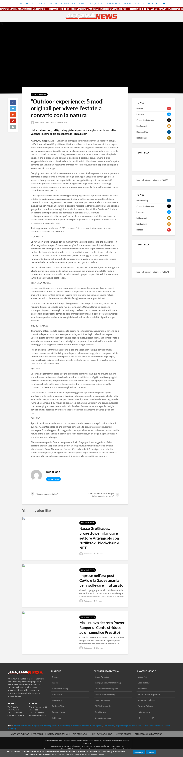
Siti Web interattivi (103, 706)
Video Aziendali (102, 677)
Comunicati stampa (59, 4)
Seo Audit (142, 688)
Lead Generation (102, 700)
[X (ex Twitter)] (146, 718)
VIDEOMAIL (38, 734)
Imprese (41, 4)
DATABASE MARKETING (57, 734)
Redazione (39, 122)
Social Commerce (103, 718)
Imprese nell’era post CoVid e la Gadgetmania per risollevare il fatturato (101, 580)
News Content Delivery (105, 694)
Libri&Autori (95, 4)
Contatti (148, 4)
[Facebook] (139, 718)
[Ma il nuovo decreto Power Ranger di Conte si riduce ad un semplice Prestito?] (48, 632)
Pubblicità (56, 718)
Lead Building (143, 682)
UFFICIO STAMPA (123, 734)
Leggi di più (139, 752)
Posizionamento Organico (106, 688)
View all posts (53, 479)
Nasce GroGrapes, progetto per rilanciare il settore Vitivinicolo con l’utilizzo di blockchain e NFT (100, 538)
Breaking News (113, 4)
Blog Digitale (37, 725)
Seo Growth (100, 712)
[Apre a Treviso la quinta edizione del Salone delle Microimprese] (142, 175)
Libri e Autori (109, 725)
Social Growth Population (149, 694)
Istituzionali (78, 4)
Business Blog (132, 4)
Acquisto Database (146, 700)
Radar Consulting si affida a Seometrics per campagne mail (94, 9)
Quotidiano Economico (152, 725)
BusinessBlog (58, 706)
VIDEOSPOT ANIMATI (20, 734)
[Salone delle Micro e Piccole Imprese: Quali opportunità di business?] (142, 161)
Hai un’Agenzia (144, 712)
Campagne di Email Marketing (108, 682)
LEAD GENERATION (80, 734)
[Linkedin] (153, 718)
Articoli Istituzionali (22, 725)
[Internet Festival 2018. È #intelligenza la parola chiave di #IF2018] (142, 189)
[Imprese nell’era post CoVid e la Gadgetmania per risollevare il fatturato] (48, 585)
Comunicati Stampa (80, 725)
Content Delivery (145, 706)
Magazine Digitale (123, 725)
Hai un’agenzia (96, 725)
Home (20, 4)
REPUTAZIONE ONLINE (102, 734)
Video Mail (142, 677)
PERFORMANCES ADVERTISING (148, 734)
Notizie (30, 4)
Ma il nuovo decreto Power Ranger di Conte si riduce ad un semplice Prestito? (102, 627)
